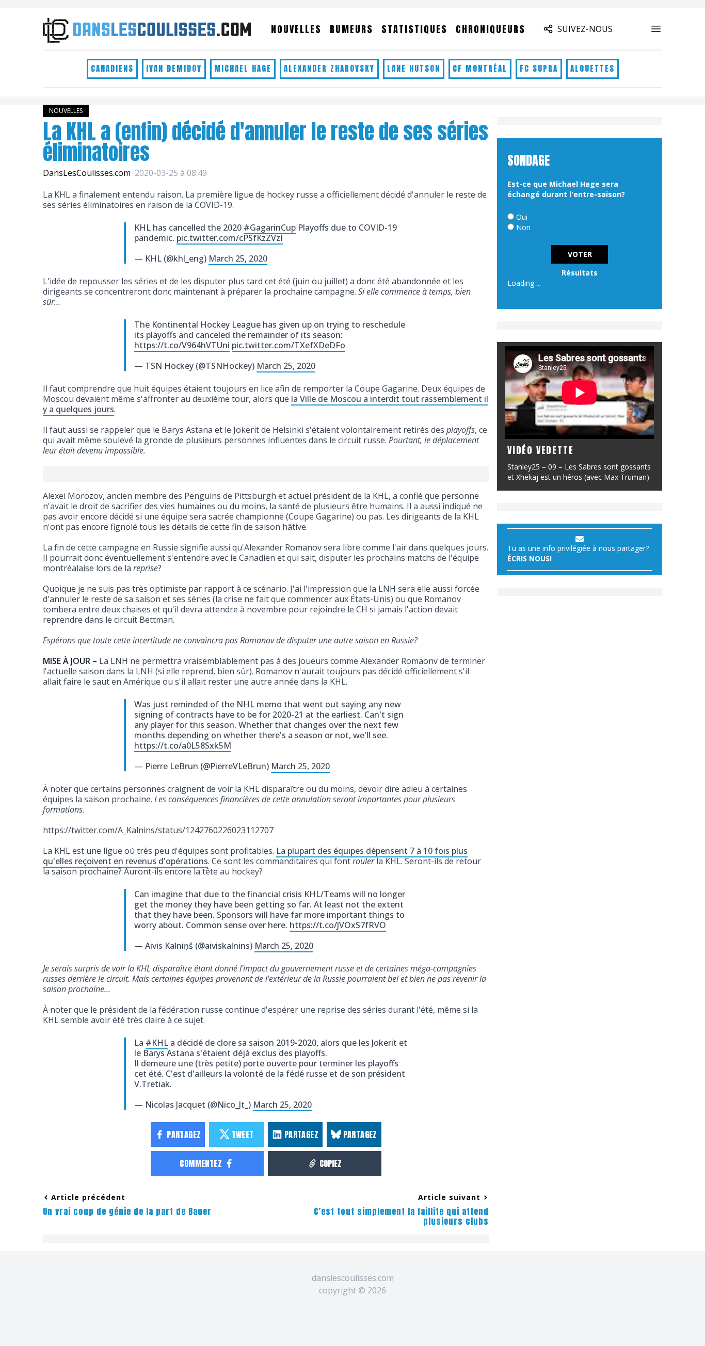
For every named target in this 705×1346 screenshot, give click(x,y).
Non (523, 227)
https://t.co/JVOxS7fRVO (338, 925)
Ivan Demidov (174, 68)
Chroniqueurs (490, 29)
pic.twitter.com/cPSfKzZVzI (230, 238)
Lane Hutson (413, 68)
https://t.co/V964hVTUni (182, 345)
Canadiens (112, 68)
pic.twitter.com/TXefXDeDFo (288, 345)
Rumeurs (351, 29)
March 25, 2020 (238, 258)
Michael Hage (242, 68)
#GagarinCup (270, 227)
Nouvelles (296, 29)
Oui (521, 217)
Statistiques (414, 29)
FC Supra (539, 68)
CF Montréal (480, 68)
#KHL (157, 1042)
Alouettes (592, 68)
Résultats (580, 273)
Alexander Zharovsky (329, 68)
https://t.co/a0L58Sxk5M (182, 745)
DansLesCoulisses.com (87, 173)
